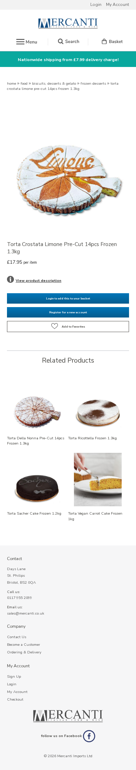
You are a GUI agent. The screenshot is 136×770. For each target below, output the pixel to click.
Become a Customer (23, 644)
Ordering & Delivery (24, 652)
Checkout (15, 699)
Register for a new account (68, 312)
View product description (38, 280)
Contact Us (16, 637)
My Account (117, 4)
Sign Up (14, 676)
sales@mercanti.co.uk (25, 613)
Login (95, 4)
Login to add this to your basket (68, 298)
